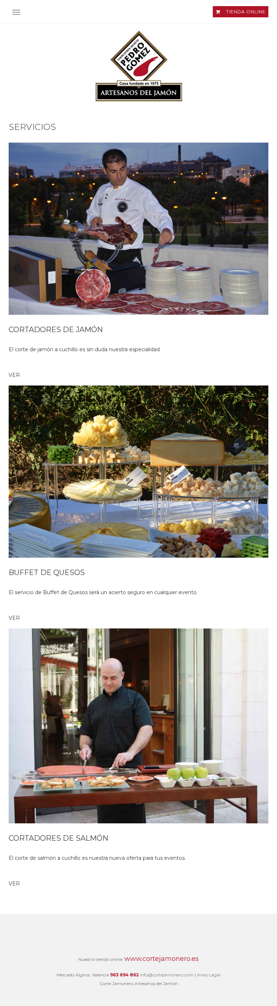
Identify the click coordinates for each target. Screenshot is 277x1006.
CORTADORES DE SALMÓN (58, 838)
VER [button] (14, 375)
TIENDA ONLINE (245, 11)
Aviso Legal (208, 974)
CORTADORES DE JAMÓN (56, 329)
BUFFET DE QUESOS (47, 572)
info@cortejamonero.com (167, 974)
